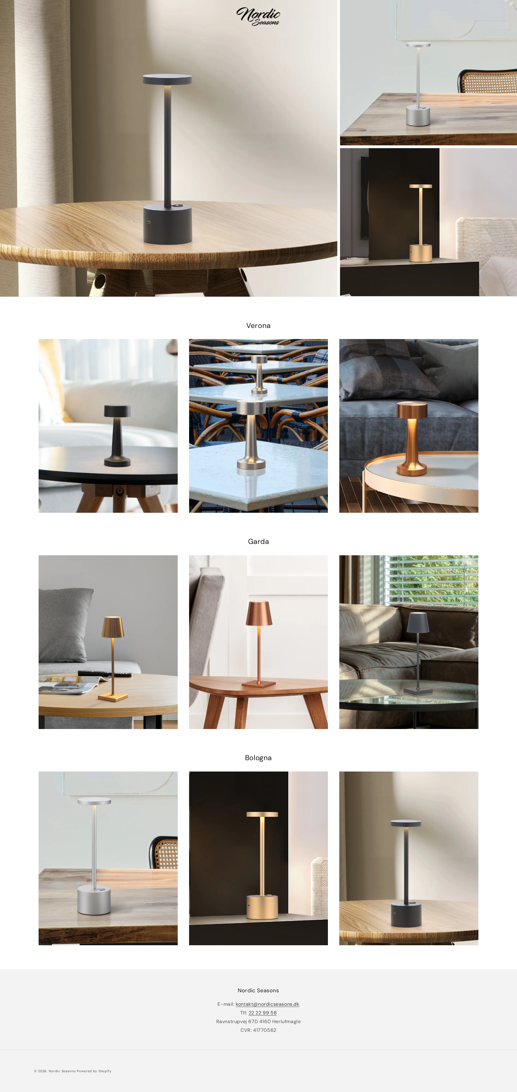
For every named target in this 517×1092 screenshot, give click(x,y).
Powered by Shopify (94, 1071)
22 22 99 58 (263, 1013)
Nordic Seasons (62, 1071)
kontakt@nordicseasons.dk (267, 1004)
